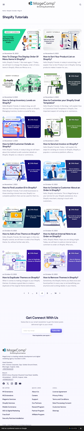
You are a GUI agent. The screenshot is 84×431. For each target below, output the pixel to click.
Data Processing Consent (62, 403)
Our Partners (36, 403)
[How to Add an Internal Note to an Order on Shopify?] (62, 217)
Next (60, 293)
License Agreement (60, 392)
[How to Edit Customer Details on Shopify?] (21, 127)
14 (55, 293)
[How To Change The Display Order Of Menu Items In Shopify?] (21, 39)
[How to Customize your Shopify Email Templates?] (62, 83)
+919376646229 (7, 369)
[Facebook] (4, 384)
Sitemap (56, 411)
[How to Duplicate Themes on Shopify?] (21, 260)
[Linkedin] (16, 384)
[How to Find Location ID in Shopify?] (21, 171)
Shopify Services (8, 403)
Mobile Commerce (9, 407)
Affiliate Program (38, 414)
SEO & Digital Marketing (11, 411)
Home (4, 11)
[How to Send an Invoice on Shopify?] (62, 127)
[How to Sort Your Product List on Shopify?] (62, 39)
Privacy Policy (58, 395)
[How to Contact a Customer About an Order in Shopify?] (62, 171)
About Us (35, 392)
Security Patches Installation (13, 418)
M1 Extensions (7, 392)
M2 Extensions (7, 395)
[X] (8, 384)
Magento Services (9, 399)
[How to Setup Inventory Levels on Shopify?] (21, 83)
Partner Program (38, 411)
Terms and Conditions (61, 399)
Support (35, 399)
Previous (24, 293)
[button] (3, 4)
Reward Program (38, 407)
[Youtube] (20, 384)
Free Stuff (6, 414)
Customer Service (59, 407)
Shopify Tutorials (12, 11)
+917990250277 (7, 379)
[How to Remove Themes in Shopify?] (62, 260)
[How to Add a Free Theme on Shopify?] (21, 217)
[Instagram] (12, 384)
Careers (35, 395)
